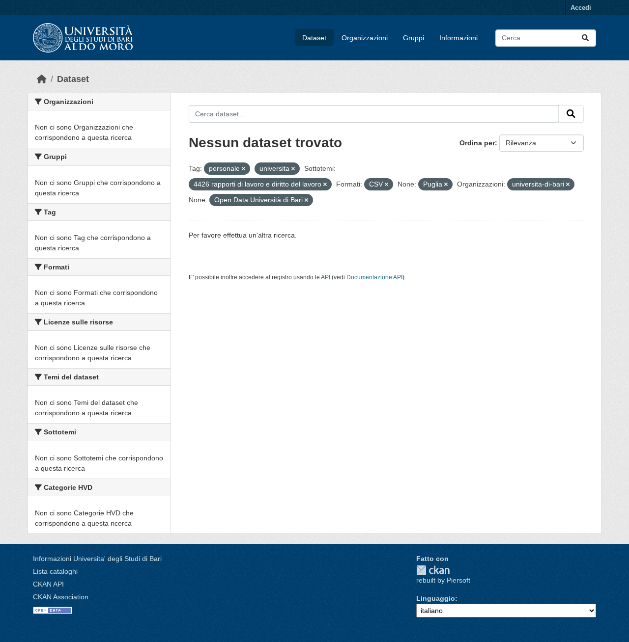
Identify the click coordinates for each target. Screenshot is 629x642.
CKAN (433, 570)
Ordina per (477, 143)
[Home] (42, 79)
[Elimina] (243, 169)
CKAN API (48, 584)
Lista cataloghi (55, 571)
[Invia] (585, 38)
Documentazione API (374, 277)
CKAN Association (60, 597)
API (325, 277)
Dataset (314, 38)
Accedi (581, 7)
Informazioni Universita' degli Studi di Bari (97, 558)
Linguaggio (435, 598)
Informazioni (458, 38)
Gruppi (413, 38)
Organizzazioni (365, 38)
